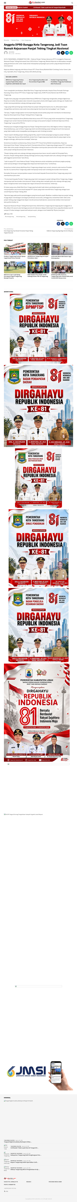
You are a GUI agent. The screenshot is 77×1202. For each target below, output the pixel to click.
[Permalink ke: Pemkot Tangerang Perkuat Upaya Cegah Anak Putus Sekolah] (15, 249)
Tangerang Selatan (9, 1140)
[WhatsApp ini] (71, 53)
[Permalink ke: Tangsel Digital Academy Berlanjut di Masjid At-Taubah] (38, 1119)
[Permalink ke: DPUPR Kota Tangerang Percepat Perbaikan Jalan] (38, 249)
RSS (7, 1191)
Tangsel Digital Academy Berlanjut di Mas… (18, 1142)
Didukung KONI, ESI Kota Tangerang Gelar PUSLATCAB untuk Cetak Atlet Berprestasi (62, 276)
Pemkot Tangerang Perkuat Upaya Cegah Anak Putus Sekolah (14, 257)
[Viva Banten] (38, 2)
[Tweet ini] (63, 53)
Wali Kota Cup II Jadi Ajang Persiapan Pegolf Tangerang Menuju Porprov (13, 276)
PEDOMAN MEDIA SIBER (55, 1182)
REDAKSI (28, 1182)
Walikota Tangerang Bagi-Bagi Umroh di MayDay (60, 230)
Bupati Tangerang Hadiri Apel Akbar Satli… (24, 1162)
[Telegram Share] (67, 53)
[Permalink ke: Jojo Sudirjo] (6, 52)
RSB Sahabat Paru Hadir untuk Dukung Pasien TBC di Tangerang (38, 275)
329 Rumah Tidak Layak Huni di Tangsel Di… (25, 1148)
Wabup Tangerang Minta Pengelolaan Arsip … (25, 1169)
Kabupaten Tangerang (16, 1153)
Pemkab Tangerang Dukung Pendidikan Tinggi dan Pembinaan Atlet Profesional (61, 82)
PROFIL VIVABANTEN (9, 1184)
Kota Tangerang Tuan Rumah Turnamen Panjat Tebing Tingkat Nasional (18, 231)
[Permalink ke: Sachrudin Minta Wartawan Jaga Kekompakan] (62, 249)
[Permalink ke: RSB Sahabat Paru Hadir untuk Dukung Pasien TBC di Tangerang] (38, 267)
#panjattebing (32, 216)
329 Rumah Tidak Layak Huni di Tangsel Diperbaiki (22, 7)
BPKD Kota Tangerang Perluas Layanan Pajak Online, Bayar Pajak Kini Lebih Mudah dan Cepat (16, 82)
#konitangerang (9, 216)
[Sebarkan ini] (58, 53)
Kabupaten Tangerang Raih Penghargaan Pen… (26, 1155)
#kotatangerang (20, 216)
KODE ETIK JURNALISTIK (11, 1182)
